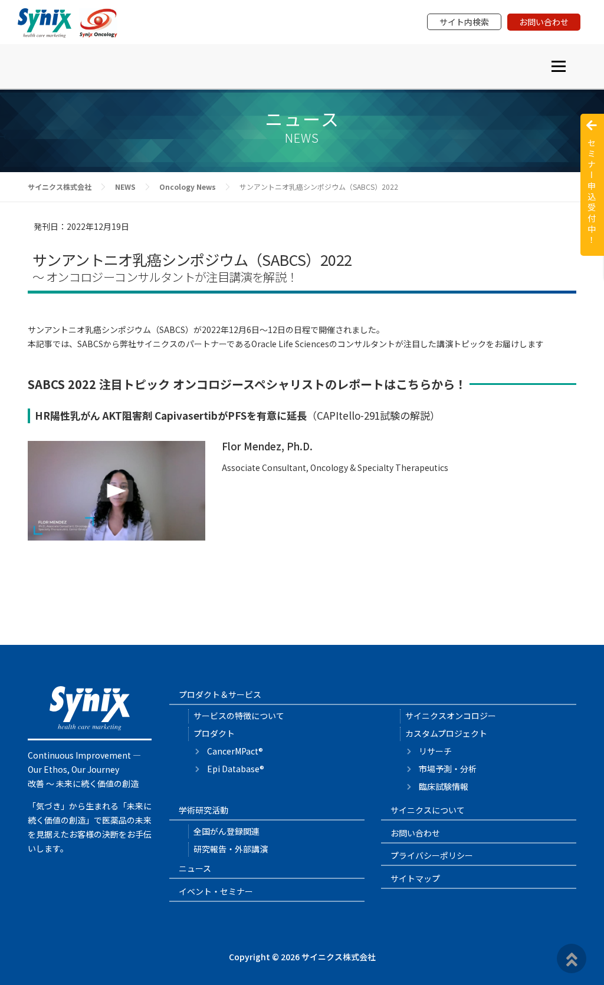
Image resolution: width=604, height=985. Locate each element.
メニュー (558, 66)
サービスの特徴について (238, 716)
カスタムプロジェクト (446, 733)
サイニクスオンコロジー (450, 716)
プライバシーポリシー (431, 855)
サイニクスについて (427, 810)
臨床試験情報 (443, 786)
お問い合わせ (544, 22)
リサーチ (435, 751)
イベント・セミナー (216, 891)
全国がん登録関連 (226, 831)
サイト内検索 (464, 22)
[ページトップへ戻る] (571, 958)
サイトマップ (415, 878)
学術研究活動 (203, 810)
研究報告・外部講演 (230, 849)
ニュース (195, 868)
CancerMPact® (235, 751)
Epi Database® (235, 769)
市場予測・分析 (448, 769)
